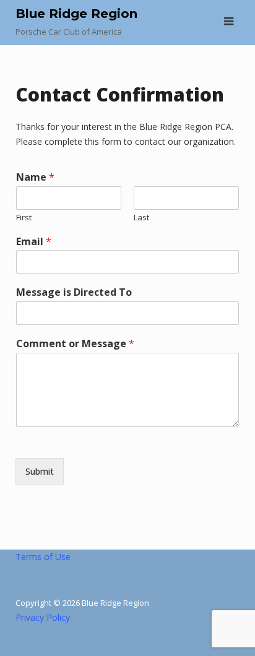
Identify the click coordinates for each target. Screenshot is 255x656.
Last (141, 217)
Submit (39, 471)
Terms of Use (43, 557)
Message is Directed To (74, 292)
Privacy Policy (42, 617)
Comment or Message (75, 343)
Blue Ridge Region (76, 13)
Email (33, 241)
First (24, 217)
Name (35, 177)
